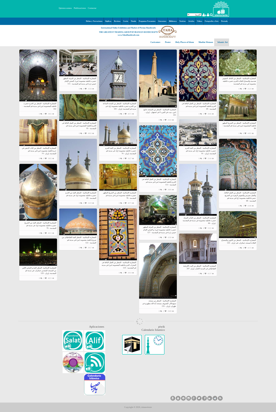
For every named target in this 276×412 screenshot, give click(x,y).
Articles (191, 21)
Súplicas (108, 21)
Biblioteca (173, 21)
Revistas (117, 21)
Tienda (133, 21)
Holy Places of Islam (184, 42)
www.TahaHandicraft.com (128, 35)
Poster (168, 42)
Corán (125, 21)
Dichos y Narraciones (94, 21)
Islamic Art (222, 42)
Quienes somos (65, 8)
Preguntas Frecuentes (147, 21)
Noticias (182, 21)
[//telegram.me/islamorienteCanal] (215, 398)
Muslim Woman (205, 42)
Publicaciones (80, 8)
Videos (199, 21)
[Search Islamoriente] (211, 15)
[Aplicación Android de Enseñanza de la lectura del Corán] (94, 340)
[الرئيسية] (221, 8)
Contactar (92, 8)
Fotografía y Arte (211, 21)
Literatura (162, 21)
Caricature (155, 42)
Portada (224, 21)
